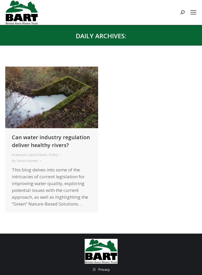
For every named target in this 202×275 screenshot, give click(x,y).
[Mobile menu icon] (193, 12)
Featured (19, 154)
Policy (53, 154)
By (25, 160)
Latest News (37, 154)
